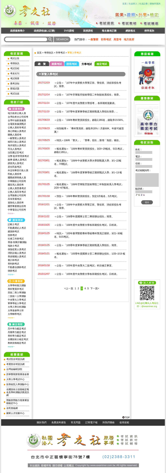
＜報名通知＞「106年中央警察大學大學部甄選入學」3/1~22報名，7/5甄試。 (87, 162)
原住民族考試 (14, 167)
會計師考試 (13, 260)
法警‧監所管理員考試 (18, 156)
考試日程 (14, 68)
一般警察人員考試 (17, 138)
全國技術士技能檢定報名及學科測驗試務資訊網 (17, 392)
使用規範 (124, 422)
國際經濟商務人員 (17, 177)
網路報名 (130, 30)
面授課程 (88, 30)
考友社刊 (14, 73)
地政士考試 (13, 245)
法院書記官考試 (16, 152)
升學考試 (60, 52)
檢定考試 (102, 64)
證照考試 (71, 64)
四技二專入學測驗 (17, 292)
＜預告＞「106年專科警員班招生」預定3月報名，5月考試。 (86, 196)
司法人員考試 (14, 149)
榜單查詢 (149, 30)
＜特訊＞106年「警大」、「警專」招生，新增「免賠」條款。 (87, 140)
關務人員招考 (14, 134)
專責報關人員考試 (17, 256)
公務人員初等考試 (17, 127)
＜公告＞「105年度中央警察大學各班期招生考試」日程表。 (86, 274)
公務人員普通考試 (17, 188)
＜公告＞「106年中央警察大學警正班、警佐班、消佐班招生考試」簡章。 (87, 206)
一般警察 (93, 39)
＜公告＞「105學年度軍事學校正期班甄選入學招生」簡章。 (86, 245)
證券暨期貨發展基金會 (17, 374)
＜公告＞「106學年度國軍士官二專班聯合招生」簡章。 (84, 216)
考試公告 (14, 58)
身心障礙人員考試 (17, 131)
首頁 (124, 3)
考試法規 (14, 93)
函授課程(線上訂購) (44, 30)
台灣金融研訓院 (14, 369)
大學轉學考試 (14, 314)
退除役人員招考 (16, 202)
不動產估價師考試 (17, 267)
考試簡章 (14, 78)
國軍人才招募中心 (15, 413)
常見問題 (76, 422)
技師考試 (12, 235)
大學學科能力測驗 (17, 285)
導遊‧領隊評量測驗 (17, 242)
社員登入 (133, 3)
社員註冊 (143, 3)
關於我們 (42, 422)
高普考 (117, 39)
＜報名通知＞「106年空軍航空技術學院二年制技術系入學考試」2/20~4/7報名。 (89, 186)
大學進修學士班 (16, 310)
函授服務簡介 (17, 30)
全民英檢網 (12, 408)
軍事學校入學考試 (17, 303)
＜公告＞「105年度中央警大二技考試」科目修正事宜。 (84, 265)
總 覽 (42, 64)
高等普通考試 (14, 199)
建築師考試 (13, 231)
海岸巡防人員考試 (17, 145)
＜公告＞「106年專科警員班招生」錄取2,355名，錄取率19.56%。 (89, 120)
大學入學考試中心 (15, 379)
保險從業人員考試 (17, 249)
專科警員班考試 (16, 289)
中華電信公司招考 (17, 209)
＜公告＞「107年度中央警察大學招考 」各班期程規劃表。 (85, 103)
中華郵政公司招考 (17, 181)
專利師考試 (13, 263)
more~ (11, 213)
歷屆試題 (14, 88)
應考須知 (14, 83)
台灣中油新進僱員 (17, 120)
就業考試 (57, 64)
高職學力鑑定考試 (17, 332)
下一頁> (94, 288)
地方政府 (129, 39)
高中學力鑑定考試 (17, 328)
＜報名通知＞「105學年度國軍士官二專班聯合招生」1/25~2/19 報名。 (89, 255)
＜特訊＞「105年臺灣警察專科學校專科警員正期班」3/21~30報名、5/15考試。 (88, 235)
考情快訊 (14, 63)
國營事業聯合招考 (17, 206)
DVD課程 (69, 30)
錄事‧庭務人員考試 (17, 159)
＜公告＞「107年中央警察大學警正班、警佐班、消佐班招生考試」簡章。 (87, 84)
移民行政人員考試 (17, 142)
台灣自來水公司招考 (18, 116)
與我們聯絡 (108, 422)
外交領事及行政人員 (18, 170)
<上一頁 (68, 288)
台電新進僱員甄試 (17, 124)
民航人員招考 (14, 174)
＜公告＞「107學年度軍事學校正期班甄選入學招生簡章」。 (86, 111)
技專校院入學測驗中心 (17, 384)
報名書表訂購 (109, 30)
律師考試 (12, 270)
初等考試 (106, 39)
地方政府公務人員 (17, 113)
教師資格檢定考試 (17, 343)
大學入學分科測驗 (17, 307)
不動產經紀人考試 (17, 228)
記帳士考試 (13, 224)
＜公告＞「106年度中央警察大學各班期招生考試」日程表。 (86, 225)
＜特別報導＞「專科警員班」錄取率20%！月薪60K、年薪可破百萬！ (89, 130)
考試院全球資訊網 (15, 359)
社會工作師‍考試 (16, 238)
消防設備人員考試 (17, 253)
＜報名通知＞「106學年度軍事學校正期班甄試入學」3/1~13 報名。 (88, 174)
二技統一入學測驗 (17, 296)
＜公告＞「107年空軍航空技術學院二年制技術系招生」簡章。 (87, 94)
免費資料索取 (58, 422)
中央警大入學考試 (17, 299)
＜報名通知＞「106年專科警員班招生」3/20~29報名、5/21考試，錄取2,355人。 (89, 150)
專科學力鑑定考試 (17, 335)
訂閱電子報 (91, 422)
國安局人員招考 (16, 184)
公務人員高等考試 (17, 192)
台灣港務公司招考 (17, 195)
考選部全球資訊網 (15, 364)
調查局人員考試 (16, 163)
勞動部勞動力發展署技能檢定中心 (17, 401)
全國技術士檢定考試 (18, 339)
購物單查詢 (155, 3)
